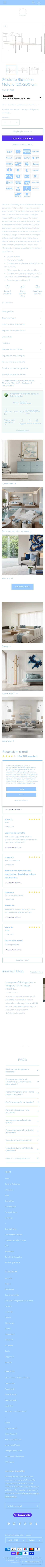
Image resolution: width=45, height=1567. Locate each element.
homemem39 (13, 1558)
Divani (5, 646)
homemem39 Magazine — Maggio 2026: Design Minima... (21, 985)
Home (7, 1178)
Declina (21, 795)
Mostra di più (22, 960)
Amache (8, 1278)
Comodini (9, 1312)
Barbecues (9, 1289)
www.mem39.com (12, 1445)
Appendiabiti (8, 693)
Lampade (6, 741)
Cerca (7, 1422)
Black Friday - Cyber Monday (17, 1378)
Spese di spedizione (18, 105)
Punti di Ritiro (10, 1394)
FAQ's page (9, 1462)
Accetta (21, 789)
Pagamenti (9, 1389)
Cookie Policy (10, 1229)
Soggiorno (9, 1357)
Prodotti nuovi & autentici (15, 1411)
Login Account (11, 1428)
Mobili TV (9, 1340)
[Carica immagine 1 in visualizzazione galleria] (11, 70)
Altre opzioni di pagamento (22, 144)
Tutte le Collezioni (12, 1184)
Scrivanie (9, 1345)
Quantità (5, 117)
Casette (8, 1306)
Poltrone (6, 578)
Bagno (7, 1284)
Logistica (9, 1406)
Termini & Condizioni (13, 1257)
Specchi (8, 1362)
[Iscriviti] (37, 1506)
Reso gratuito (10, 1400)
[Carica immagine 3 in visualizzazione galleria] (34, 70)
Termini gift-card (12, 1262)
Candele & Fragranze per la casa (19, 1300)
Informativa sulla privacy (26, 783)
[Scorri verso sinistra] (3, 71)
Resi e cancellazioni (13, 1439)
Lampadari (9, 1334)
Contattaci (9, 1201)
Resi (6, 1246)
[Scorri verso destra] (42, 71)
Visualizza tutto (22, 586)
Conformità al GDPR (14, 1234)
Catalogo (9, 1218)
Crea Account (11, 1434)
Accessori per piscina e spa (15, 531)
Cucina (8, 1317)
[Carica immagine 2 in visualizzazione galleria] (22, 70)
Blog (7, 1195)
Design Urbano (11, 1212)
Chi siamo (9, 1190)
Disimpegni (9, 1323)
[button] (5, 2)
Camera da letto (12, 1295)
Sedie (7, 1351)
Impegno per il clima (13, 1450)
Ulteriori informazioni (22, 430)
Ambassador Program (14, 1456)
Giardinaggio (10, 1206)
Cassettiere (7, 483)
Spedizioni (9, 1251)
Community (10, 1383)
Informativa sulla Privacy (15, 1240)
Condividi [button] (9, 303)
